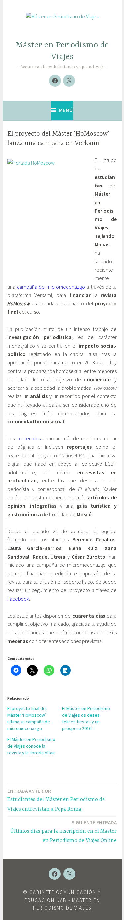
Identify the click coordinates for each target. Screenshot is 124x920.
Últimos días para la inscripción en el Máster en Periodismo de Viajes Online (63, 831)
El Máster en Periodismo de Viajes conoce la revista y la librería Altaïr (31, 746)
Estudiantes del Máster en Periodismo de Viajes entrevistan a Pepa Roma (56, 800)
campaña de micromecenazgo (51, 286)
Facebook (18, 598)
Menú (66, 110)
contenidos (28, 438)
